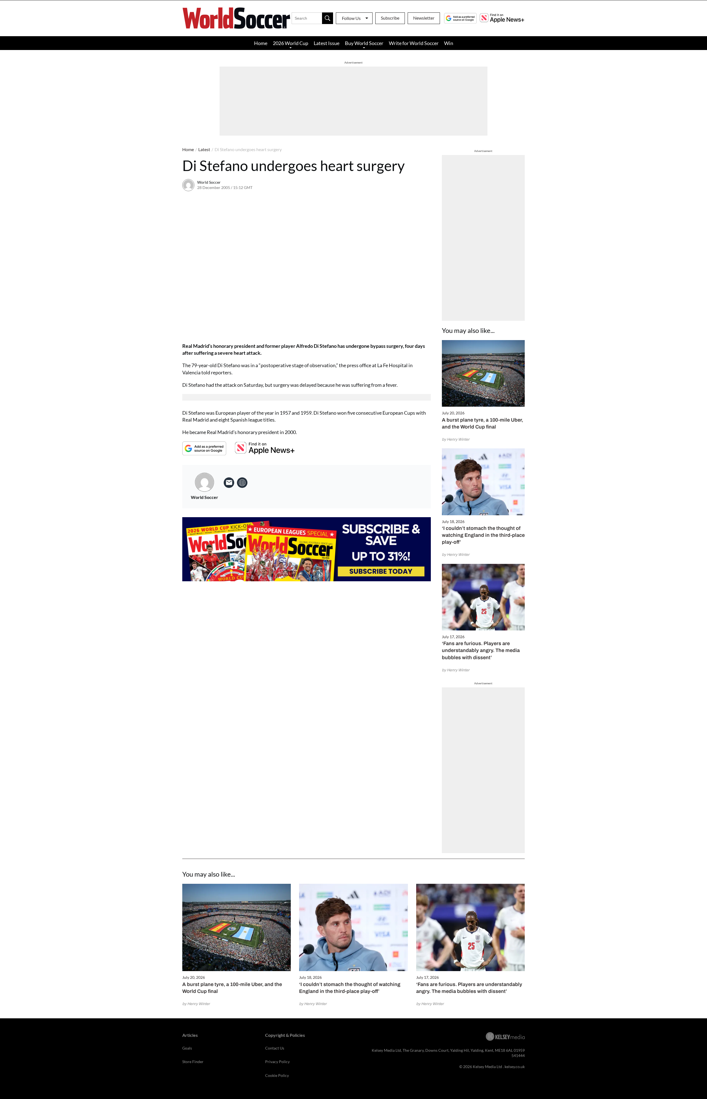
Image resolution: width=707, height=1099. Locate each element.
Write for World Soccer (414, 43)
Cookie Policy (277, 1075)
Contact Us (274, 1048)
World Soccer (209, 182)
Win (448, 43)
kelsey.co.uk (515, 1066)
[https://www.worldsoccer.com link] (242, 482)
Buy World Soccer (364, 43)
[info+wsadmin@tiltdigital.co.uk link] (229, 482)
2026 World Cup (290, 43)
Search (327, 18)
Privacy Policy (277, 1061)
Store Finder (193, 1061)
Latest (204, 149)
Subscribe (390, 17)
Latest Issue (326, 43)
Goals (187, 1048)
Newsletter (423, 17)
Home (260, 43)
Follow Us (351, 18)
